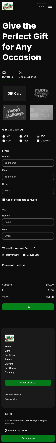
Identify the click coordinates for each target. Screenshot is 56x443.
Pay (28, 306)
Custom (45, 140)
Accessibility (11, 399)
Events (8, 359)
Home (8, 346)
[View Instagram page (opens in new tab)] (11, 414)
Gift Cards (10, 368)
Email (5, 170)
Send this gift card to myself (21, 199)
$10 (8, 136)
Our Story (10, 355)
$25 (25, 136)
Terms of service (13, 394)
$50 (43, 136)
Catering (9, 372)
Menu (41, 6)
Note (5, 184)
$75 (8, 140)
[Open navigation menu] (50, 6)
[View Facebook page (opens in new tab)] (6, 414)
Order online (28, 438)
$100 (26, 140)
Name (6, 156)
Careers (9, 363)
